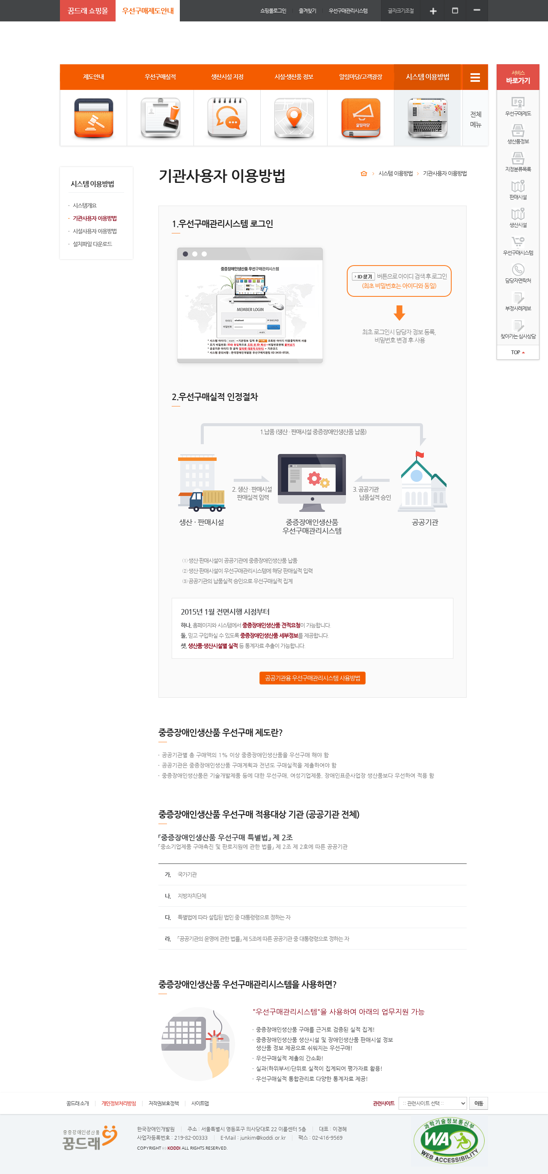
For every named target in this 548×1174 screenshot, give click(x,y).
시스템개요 (84, 205)
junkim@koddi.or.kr (263, 1138)
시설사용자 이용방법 (94, 231)
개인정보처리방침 (118, 1103)
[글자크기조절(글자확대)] (433, 10)
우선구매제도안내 (147, 10)
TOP (515, 352)
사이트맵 (199, 1103)
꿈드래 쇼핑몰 (88, 10)
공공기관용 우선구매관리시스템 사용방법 (312, 678)
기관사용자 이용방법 (94, 218)
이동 (478, 1103)
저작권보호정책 (164, 1103)
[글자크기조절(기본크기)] (455, 10)
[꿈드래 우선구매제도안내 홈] (364, 173)
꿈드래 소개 (77, 1103)
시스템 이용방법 (395, 173)
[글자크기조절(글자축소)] (477, 10)
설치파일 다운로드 (92, 244)
